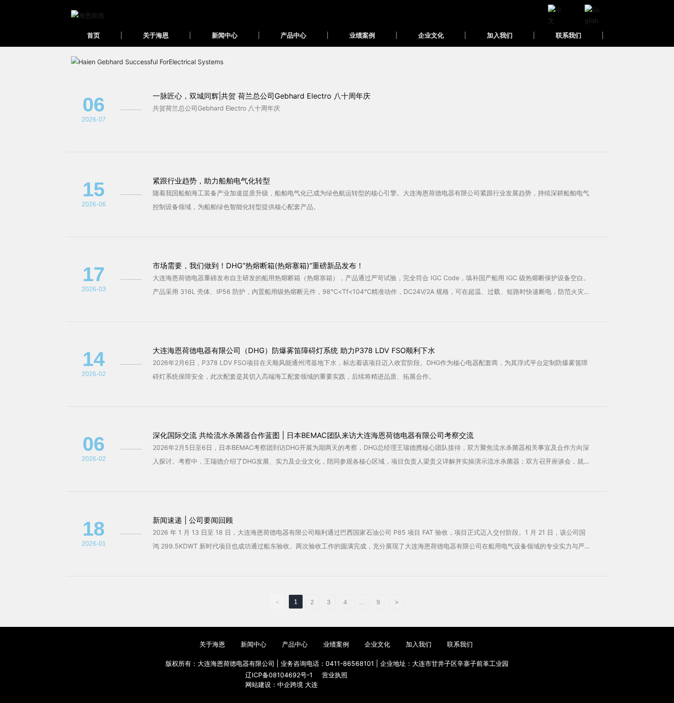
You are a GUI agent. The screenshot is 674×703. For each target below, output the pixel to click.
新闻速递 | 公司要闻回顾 (193, 520)
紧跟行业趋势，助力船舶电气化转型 (211, 180)
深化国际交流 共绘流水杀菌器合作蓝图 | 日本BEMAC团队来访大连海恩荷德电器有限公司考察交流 (313, 435)
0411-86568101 (350, 663)
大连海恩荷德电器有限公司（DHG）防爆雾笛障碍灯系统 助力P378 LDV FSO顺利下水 (294, 350)
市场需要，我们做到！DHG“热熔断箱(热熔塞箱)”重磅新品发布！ (258, 265)
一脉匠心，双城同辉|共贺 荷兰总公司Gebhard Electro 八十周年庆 (261, 95)
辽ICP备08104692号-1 (279, 675)
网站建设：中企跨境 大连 (281, 684)
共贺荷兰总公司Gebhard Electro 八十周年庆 (216, 108)
